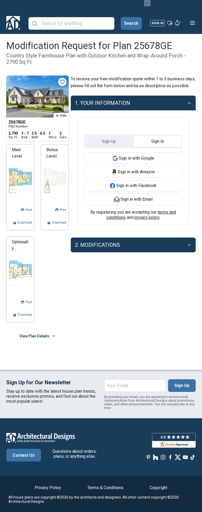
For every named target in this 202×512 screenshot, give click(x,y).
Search (131, 23)
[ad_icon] (13, 23)
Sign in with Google (136, 158)
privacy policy (146, 217)
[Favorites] (170, 23)
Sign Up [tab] (109, 141)
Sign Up (181, 385)
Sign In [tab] (157, 141)
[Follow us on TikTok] (192, 457)
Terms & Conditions (105, 487)
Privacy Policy (48, 487)
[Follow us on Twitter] (178, 457)
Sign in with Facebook (136, 185)
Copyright (158, 487)
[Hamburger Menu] (192, 23)
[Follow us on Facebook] (170, 457)
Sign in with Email (136, 199)
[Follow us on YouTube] (185, 457)
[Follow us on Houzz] (156, 457)
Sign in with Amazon (136, 171)
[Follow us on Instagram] (163, 457)
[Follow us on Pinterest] (148, 457)
